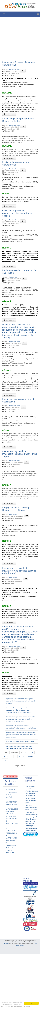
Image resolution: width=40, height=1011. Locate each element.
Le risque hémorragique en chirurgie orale (15, 163)
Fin (5, 760)
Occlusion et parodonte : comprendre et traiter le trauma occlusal (17, 213)
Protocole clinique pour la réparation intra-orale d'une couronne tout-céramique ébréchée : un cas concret (21, 719)
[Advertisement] (20, 37)
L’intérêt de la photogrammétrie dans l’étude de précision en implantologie (19, 747)
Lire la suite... (10, 114)
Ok (31, 1003)
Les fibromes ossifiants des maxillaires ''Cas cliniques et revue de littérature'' (19, 571)
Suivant (30, 756)
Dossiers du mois (14, 69)
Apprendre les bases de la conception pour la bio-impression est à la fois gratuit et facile (20, 701)
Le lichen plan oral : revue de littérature (20, 741)
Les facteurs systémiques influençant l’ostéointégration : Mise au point (19, 454)
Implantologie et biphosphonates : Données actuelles (18, 119)
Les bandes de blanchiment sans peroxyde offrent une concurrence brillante (21, 727)
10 (23, 756)
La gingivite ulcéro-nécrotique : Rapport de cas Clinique (17, 508)
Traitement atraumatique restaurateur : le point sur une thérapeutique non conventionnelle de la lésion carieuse (20, 710)
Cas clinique (13, 277)
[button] (23, 70)
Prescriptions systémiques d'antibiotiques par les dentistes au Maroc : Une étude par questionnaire (21, 735)
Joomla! (6, 944)
